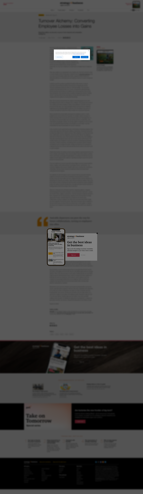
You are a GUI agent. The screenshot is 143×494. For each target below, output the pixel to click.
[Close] (88, 51)
